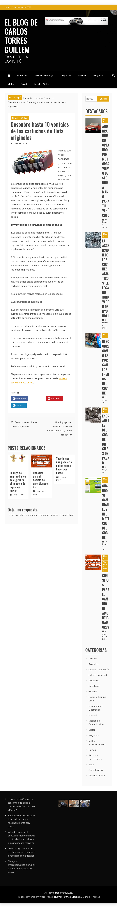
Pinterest (55, 398)
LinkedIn (19, 405)
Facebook (20, 398)
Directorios (94, 685)
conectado (38, 514)
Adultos (93, 658)
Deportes (66, 75)
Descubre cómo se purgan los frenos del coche (105, 367)
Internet (82, 75)
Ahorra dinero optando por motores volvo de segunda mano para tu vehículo (105, 171)
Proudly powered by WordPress (34, 896)
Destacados (96, 111)
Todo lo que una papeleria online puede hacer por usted (64, 466)
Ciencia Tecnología (44, 75)
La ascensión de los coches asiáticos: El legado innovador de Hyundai (105, 278)
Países (92, 749)
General (93, 691)
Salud (24, 84)
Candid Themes (91, 896)
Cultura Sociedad (98, 674)
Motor (11, 84)
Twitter (38, 398)
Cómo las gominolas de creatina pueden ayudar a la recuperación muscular (21, 852)
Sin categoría (96, 769)
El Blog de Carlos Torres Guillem (21, 35)
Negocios (98, 75)
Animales (22, 75)
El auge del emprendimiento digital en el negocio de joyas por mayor (18, 482)
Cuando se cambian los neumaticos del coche (105, 511)
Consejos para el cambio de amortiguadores (41, 480)
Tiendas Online (42, 84)
